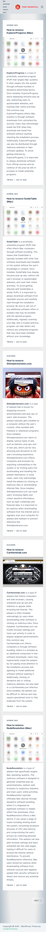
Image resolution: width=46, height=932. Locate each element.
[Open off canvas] (42, 7)
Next (36, 901)
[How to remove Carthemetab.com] (23, 572)
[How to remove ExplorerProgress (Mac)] (23, 52)
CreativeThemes (10, 929)
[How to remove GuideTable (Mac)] (23, 221)
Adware (10, 25)
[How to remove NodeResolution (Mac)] (23, 747)
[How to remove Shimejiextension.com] (23, 383)
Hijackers (11, 356)
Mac (16, 25)
